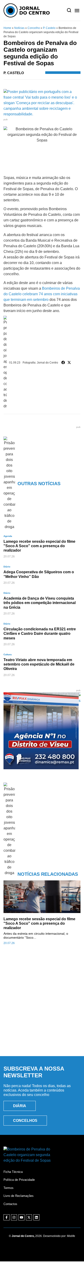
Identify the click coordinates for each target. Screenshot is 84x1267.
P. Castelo (49, 28)
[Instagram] (14, 1217)
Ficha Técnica (13, 1172)
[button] (63, 363)
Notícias (19, 28)
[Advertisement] (42, 1005)
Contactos (10, 1204)
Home (7, 28)
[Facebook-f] (7, 1217)
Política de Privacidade (19, 1179)
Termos (9, 1188)
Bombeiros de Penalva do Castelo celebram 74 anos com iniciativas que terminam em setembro (42, 294)
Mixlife (71, 1236)
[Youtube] (21, 1217)
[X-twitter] (29, 1217)
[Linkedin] (36, 1217)
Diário (7, 566)
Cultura (8, 654)
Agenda (8, 536)
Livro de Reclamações (19, 1196)
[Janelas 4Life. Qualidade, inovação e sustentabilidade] (42, 701)
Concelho (34, 28)
